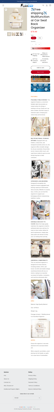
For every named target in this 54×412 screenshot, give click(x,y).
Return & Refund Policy (34, 389)
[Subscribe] (39, 398)
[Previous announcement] (2, 1)
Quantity (33, 41)
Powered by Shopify (27, 409)
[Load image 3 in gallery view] (17, 34)
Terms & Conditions (34, 385)
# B (40, 38)
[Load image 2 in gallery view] (13, 34)
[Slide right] (25, 34)
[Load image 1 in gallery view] (9, 34)
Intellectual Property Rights (11, 389)
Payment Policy (32, 382)
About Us (6, 379)
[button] (3, 5)
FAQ (5, 375)
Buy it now (40, 72)
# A (33, 38)
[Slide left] (5, 34)
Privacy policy (36, 409)
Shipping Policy (32, 379)
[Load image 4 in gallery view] (21, 34)
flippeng (20, 409)
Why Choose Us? (8, 385)
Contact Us (7, 382)
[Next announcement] (51, 1)
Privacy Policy (32, 375)
